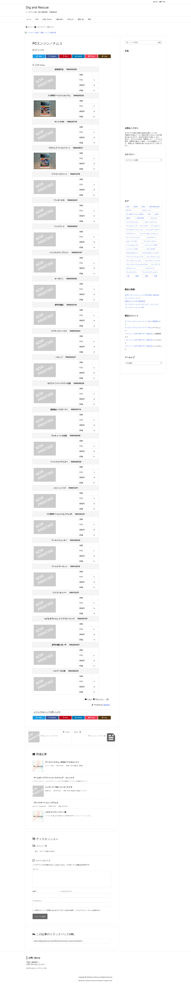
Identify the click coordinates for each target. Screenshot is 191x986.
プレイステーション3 (152, 260)
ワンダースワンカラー (150, 272)
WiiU (156, 214)
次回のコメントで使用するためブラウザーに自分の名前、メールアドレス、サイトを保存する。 (68, 910)
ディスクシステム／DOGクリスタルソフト (62, 762)
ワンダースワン (131, 272)
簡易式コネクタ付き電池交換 (135, 301)
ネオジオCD (150, 249)
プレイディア (155, 264)
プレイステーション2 (133, 260)
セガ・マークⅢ (131, 241)
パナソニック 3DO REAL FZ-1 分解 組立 (139, 334)
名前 (34, 891)
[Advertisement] (141, 88)
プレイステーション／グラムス (46, 802)
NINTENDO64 (154, 207)
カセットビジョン (151, 222)
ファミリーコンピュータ (134, 257)
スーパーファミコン (133, 237)
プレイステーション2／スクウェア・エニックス (141, 304)
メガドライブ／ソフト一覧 (55, 812)
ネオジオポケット (132, 253)
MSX (143, 207)
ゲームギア (144, 226)
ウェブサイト (37, 901)
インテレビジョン (132, 222)
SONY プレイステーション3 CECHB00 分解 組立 (142, 295)
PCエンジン (99, 699)
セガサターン (151, 237)
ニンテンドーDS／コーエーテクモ (58, 787)
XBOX (128, 218)
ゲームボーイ (155, 226)
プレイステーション (153, 257)
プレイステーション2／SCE (134, 307)
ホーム (29, 27)
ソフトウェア (40, 27)
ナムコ (51, 27)
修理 (137, 276)
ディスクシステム (150, 241)
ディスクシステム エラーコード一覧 (137, 321)
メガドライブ (149, 268)
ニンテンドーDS (132, 249)
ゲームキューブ (131, 226)
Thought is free (107, 980)
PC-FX (128, 210)
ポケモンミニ (131, 268)
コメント (35, 869)
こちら (39, 964)
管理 (155, 276)
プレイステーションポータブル (137, 264)
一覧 (107, 699)
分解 (146, 276)
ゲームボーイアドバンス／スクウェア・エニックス (54, 778)
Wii (149, 214)
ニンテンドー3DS (151, 245)
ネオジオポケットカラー (150, 253)
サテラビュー (131, 233)
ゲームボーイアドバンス (134, 230)
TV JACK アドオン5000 (134, 214)
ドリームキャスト (132, 245)
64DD (136, 207)
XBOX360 (140, 218)
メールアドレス (66, 891)
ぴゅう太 (154, 218)
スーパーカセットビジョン (149, 233)
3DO (128, 207)
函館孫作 (106, 705)
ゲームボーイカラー (153, 230)
